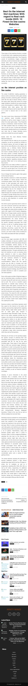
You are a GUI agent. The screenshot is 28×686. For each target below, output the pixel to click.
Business (12, 543)
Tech (15, 673)
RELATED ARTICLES (6, 510)
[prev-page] (2, 535)
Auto (11, 600)
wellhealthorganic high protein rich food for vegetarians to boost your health (18, 564)
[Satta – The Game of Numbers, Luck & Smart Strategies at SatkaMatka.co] (5, 550)
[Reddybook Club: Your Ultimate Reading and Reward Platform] (5, 522)
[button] (2, 2)
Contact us (14, 678)
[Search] (26, 2)
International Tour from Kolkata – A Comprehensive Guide (21, 500)
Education (14, 656)
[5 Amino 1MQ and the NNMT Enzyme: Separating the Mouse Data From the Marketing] (5, 591)
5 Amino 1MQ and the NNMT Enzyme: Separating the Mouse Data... (17, 591)
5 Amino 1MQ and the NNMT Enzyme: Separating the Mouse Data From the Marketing (17, 640)
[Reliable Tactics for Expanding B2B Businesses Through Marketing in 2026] (5, 583)
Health (11, 593)
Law (11, 578)
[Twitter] (12, 30)
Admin (11, 27)
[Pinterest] (15, 30)
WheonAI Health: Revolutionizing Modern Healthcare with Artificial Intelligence (7, 501)
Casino (6, 5)
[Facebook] (9, 30)
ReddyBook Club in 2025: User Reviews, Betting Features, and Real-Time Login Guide (17, 529)
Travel (14, 676)
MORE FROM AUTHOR (18, 510)
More (14, 665)
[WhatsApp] (19, 30)
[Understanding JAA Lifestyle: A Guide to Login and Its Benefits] (5, 557)
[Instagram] (14, 614)
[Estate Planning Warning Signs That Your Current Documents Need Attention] (5, 575)
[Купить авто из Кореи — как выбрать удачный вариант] (5, 598)
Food (11, 567)
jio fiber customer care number (17, 542)
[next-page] (5, 535)
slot (6, 481)
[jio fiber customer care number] (5, 544)
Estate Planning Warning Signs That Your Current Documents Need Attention (18, 576)
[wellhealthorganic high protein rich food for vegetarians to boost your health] (5, 567)
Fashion (14, 658)
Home (2, 5)
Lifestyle (11, 558)
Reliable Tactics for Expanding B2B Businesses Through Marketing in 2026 (18, 583)
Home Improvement (15, 669)
